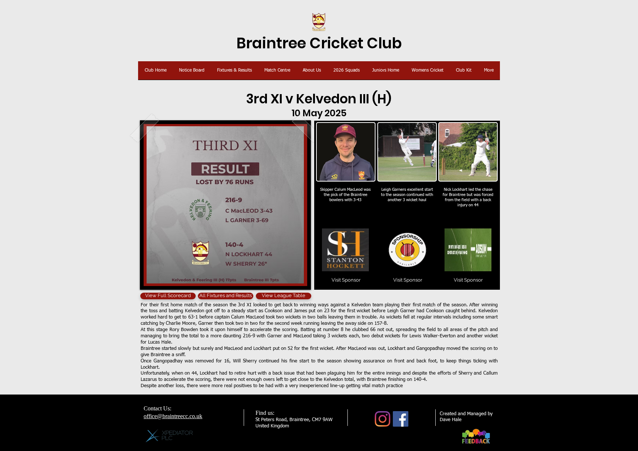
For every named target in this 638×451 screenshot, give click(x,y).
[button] (407, 280)
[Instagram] (382, 419)
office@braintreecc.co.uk (173, 416)
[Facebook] (400, 419)
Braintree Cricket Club (319, 43)
